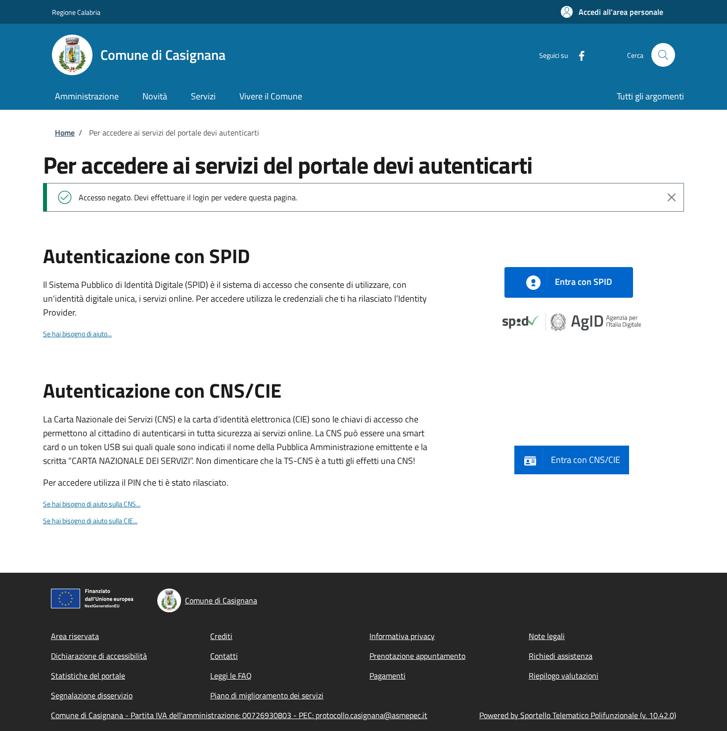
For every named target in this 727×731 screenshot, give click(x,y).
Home (65, 132)
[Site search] (663, 55)
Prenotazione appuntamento (417, 656)
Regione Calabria (76, 12)
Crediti (221, 636)
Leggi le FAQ (231, 676)
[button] (612, 12)
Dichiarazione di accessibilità (99, 656)
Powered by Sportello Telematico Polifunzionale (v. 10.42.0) (577, 715)
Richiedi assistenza (560, 656)
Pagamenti (387, 676)
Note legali (547, 636)
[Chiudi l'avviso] (671, 197)
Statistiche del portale (88, 676)
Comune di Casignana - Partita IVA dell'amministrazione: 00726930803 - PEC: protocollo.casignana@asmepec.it (239, 715)
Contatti (224, 656)
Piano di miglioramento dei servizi (266, 695)
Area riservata (75, 636)
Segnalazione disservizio (92, 695)
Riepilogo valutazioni (563, 676)
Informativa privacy (402, 636)
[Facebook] (578, 54)
